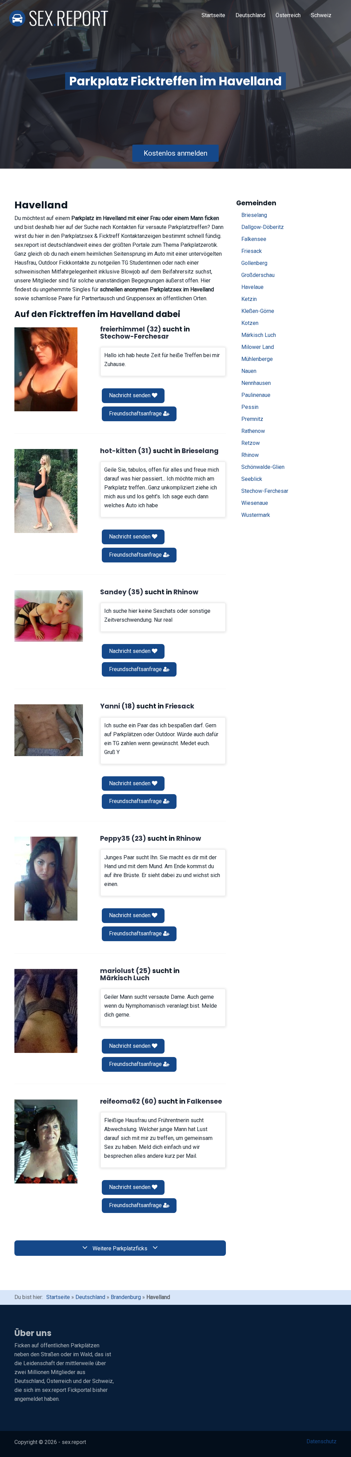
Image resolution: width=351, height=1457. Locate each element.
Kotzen (249, 323)
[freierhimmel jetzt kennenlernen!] (45, 369)
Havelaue (252, 287)
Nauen (248, 371)
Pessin (249, 407)
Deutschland (250, 15)
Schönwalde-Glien (263, 467)
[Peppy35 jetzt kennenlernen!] (45, 879)
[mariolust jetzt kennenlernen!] (45, 1011)
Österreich (288, 15)
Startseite (213, 15)
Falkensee (253, 239)
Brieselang (254, 215)
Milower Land (257, 347)
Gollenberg (254, 263)
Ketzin (249, 299)
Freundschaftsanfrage (136, 413)
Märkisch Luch (258, 335)
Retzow (250, 443)
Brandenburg (126, 1297)
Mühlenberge (257, 359)
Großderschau (258, 275)
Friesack (251, 251)
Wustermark (255, 515)
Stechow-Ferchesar (264, 491)
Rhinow (250, 455)
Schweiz (321, 15)
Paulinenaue (255, 395)
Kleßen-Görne (257, 311)
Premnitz (252, 419)
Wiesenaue (254, 503)
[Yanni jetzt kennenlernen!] (48, 730)
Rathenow (253, 431)
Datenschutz (321, 1441)
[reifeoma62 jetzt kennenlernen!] (45, 1141)
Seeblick (251, 479)
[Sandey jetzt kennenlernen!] (48, 616)
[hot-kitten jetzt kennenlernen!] (45, 491)
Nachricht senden (130, 395)
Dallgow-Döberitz (262, 227)
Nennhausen (256, 383)
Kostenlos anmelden (175, 153)
